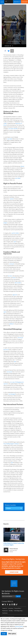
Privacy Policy (18, 608)
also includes (18, 282)
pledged (5, 222)
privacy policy (19, 626)
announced (20, 337)
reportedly (9, 139)
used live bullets (15, 233)
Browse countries (10, 505)
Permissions (5, 610)
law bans (10, 276)
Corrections (10, 608)
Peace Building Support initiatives (11, 443)
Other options (12, 634)
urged (4, 312)
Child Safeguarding (18, 610)
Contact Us (4, 608)
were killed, (18, 178)
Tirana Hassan (13, 549)
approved (15, 294)
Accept (3, 633)
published (11, 323)
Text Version (5, 613)
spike (5, 123)
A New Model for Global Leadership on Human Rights (13, 544)
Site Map (11, 610)
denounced (6, 349)
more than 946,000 (12, 128)
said (15, 361)
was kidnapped (12, 394)
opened (11, 198)
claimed (22, 166)
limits (14, 277)
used (15, 241)
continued (11, 264)
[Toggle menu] (6, 2)
